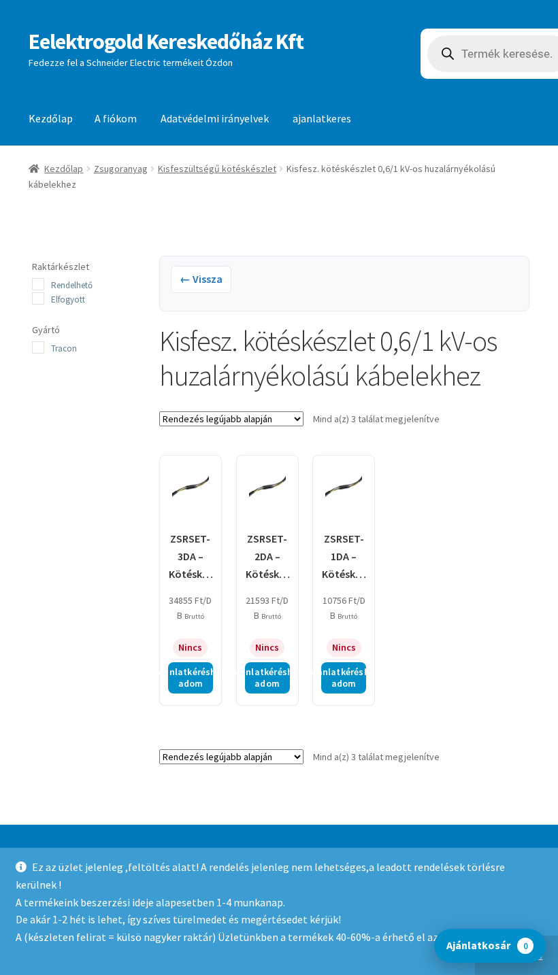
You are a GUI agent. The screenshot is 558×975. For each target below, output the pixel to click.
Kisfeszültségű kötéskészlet (217, 168)
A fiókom (116, 118)
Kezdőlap (51, 118)
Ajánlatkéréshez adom (190, 677)
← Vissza (201, 279)
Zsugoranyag (121, 168)
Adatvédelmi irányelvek (215, 118)
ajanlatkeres (322, 118)
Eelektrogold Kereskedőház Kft (166, 41)
